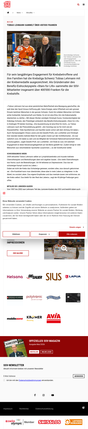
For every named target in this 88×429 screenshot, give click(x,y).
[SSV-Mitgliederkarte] (73, 297)
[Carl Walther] (53, 297)
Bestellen (34, 352)
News (19, 13)
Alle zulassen (72, 234)
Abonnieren (78, 376)
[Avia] (53, 318)
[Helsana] (15, 276)
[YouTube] (52, 395)
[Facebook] (35, 395)
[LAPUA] (73, 276)
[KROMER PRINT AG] (34, 318)
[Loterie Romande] (73, 422)
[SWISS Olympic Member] (22, 422)
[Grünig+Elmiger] (15, 297)
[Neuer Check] (64, 248)
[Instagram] (43, 395)
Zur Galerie (18, 253)
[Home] (8, 12)
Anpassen (43, 234)
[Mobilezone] (15, 318)
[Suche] (78, 4)
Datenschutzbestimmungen (30, 380)
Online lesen (46, 352)
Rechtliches (24, 409)
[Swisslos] (51, 422)
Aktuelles (29, 13)
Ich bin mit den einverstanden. (30, 380)
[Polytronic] (34, 297)
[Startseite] (8, 4)
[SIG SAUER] (34, 276)
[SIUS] (53, 276)
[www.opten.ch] (83, 407)
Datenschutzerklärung (44, 409)
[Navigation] (83, 4)
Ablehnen (16, 234)
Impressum (7, 409)
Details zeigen (75, 227)
